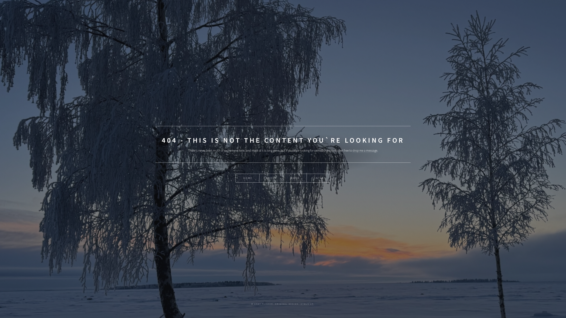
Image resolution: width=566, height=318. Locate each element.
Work (295, 178)
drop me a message (365, 151)
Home (247, 178)
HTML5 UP (307, 304)
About (271, 178)
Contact (319, 178)
